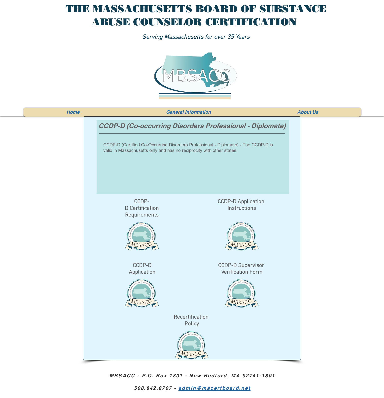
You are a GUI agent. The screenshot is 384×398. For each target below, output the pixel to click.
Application (142, 272)
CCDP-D (227, 265)
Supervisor (252, 265)
